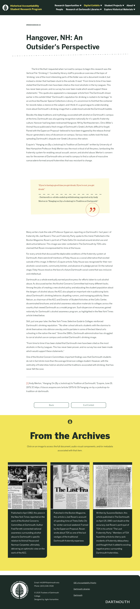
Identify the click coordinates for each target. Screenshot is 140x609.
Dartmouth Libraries (82, 589)
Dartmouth (78, 595)
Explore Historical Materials (118, 9)
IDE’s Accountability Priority (85, 583)
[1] (27, 383)
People (59, 9)
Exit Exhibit (88, 405)
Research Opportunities (67, 5)
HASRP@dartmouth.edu (49, 583)
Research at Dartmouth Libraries (83, 9)
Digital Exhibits (92, 5)
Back (51, 405)
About (130, 5)
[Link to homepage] (19, 590)
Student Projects (113, 5)
